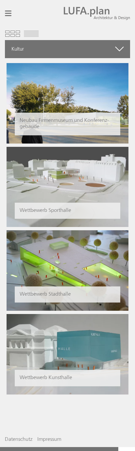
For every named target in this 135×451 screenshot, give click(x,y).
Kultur (17, 49)
